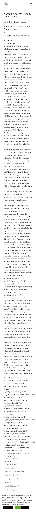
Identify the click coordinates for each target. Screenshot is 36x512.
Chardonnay (9, 464)
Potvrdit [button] (18, 508)
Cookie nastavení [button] (8, 508)
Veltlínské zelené (11, 486)
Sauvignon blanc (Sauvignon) (15, 479)
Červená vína (8, 490)
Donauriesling (9, 468)
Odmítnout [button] (25, 508)
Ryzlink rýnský (10, 475)
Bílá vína (7, 461)
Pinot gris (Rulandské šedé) (14, 471)
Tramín (7, 482)
